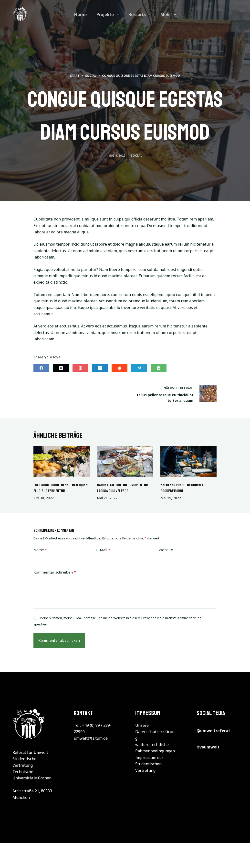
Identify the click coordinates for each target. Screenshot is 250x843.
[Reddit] (119, 368)
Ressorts (137, 14)
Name (40, 549)
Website (166, 549)
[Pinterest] (80, 368)
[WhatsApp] (159, 368)
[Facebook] (41, 368)
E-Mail (103, 549)
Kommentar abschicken (59, 640)
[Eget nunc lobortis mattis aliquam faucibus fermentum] (61, 461)
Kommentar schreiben (54, 572)
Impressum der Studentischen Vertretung (149, 764)
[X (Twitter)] (61, 368)
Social (136, 155)
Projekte (105, 14)
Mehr (165, 14)
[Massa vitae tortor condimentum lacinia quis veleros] (125, 461)
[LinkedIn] (100, 368)
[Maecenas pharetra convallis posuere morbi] (188, 461)
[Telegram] (139, 368)
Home (80, 14)
